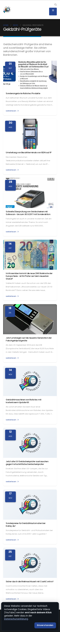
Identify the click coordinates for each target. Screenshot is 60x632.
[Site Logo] (7, 10)
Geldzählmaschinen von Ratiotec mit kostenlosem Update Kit (23, 401)
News (15, 25)
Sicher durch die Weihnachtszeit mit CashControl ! (30, 581)
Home (5, 25)
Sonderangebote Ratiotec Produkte (23, 93)
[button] (55, 4)
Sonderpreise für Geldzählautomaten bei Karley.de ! (25, 524)
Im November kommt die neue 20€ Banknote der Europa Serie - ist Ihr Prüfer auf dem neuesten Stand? (29, 276)
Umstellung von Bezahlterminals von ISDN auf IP (28, 152)
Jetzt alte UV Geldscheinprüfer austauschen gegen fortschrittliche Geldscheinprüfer (27, 463)
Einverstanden (45, 625)
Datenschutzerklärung (16, 618)
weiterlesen (11, 110)
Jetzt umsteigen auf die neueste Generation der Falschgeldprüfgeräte (29, 339)
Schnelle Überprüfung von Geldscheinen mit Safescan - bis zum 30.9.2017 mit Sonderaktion (28, 213)
